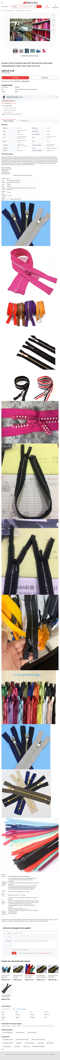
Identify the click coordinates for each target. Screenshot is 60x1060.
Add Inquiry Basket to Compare (30, 55)
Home (2, 10)
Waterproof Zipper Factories (22, 1039)
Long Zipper (19, 1043)
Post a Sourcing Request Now (43, 953)
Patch (45, 1012)
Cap (31, 1012)
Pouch (2, 1012)
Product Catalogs (22, 1009)
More (2, 1049)
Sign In (3, 114)
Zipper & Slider (28, 10)
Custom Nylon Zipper (29, 1043)
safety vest (32, 1017)
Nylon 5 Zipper (50, 1043)
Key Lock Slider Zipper (8, 1032)
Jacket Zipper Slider (20, 1032)
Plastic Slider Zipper (32, 1032)
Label (2, 1014)
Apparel (17, 1017)
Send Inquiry (15, 77)
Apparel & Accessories (9, 10)
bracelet (3, 1017)
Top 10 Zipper (17, 1046)
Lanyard (32, 1014)
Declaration (45, 1054)
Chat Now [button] (45, 77)
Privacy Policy (52, 1054)
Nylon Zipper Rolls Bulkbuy (38, 1046)
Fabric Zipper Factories (8, 1043)
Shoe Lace (46, 1014)
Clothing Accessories (20, 10)
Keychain (18, 1014)
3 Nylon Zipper (40, 1043)
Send (14, 953)
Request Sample (25, 81)
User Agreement (38, 1054)
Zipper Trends (26, 1046)
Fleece (45, 1017)
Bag (17, 1012)
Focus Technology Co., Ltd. (20, 1054)
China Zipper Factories (8, 1039)
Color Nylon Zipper (7, 1046)
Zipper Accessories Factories (38, 1039)
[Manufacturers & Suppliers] (30, 2)
